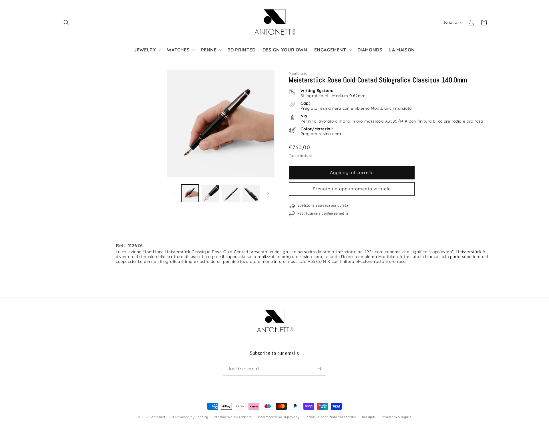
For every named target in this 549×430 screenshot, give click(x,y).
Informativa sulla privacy (279, 417)
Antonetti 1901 (162, 417)
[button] (66, 22)
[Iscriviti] (319, 368)
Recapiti (368, 417)
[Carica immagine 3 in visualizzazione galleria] (231, 193)
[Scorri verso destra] (268, 193)
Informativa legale (396, 417)
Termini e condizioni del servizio (331, 417)
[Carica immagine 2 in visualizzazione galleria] (210, 193)
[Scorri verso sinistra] (173, 193)
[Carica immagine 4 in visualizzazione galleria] (251, 193)
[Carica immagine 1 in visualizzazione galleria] (190, 193)
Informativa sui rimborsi (232, 417)
